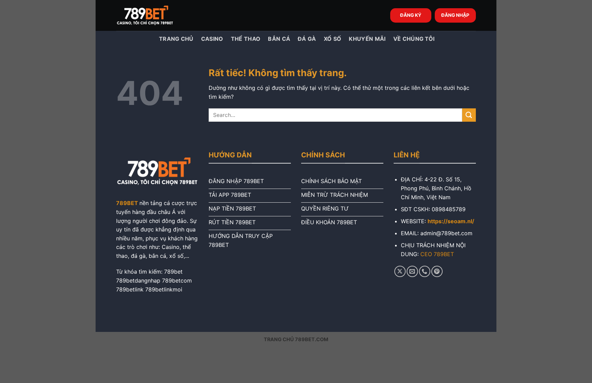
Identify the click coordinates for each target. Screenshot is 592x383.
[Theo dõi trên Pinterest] (437, 271)
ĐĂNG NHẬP (455, 15)
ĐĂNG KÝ (410, 15)
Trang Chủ (176, 38)
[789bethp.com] (150, 15)
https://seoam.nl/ (451, 221)
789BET (127, 203)
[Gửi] (469, 115)
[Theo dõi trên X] (400, 271)
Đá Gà (307, 38)
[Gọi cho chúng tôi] (424, 271)
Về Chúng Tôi (414, 38)
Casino (212, 38)
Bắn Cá (279, 38)
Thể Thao (246, 38)
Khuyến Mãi (367, 38)
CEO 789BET (437, 254)
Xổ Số (333, 38)
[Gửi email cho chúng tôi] (412, 271)
